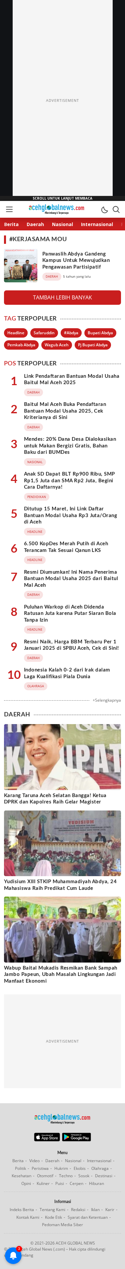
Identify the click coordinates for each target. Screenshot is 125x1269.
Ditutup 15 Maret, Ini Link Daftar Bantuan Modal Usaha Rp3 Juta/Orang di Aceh (70, 515)
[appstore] (47, 1140)
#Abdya (71, 333)
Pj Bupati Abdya (93, 345)
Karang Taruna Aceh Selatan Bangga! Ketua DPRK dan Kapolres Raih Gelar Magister (55, 799)
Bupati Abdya (100, 333)
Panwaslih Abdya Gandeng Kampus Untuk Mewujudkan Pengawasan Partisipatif (76, 261)
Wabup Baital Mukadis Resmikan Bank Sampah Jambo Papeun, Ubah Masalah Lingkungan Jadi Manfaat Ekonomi (60, 975)
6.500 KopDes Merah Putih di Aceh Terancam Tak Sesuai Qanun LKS (66, 547)
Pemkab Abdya (21, 345)
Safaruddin (44, 333)
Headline (15, 333)
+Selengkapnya (107, 700)
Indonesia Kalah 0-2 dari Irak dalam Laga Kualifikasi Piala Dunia (67, 673)
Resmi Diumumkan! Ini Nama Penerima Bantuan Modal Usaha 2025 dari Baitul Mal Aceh (71, 579)
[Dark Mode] (104, 209)
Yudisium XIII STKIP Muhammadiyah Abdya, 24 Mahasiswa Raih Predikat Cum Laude (60, 885)
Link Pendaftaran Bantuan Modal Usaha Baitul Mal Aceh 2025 (71, 379)
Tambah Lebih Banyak (62, 297)
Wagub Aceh (57, 345)
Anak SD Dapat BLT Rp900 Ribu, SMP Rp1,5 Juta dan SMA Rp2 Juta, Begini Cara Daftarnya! (69, 481)
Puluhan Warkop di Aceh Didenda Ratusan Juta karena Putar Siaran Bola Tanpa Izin (70, 614)
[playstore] (76, 1140)
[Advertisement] (63, 100)
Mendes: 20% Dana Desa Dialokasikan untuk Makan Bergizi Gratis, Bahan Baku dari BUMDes (70, 446)
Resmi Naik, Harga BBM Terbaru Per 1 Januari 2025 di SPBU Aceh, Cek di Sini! (71, 645)
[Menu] (9, 209)
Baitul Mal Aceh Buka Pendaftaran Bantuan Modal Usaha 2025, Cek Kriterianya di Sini (65, 411)
